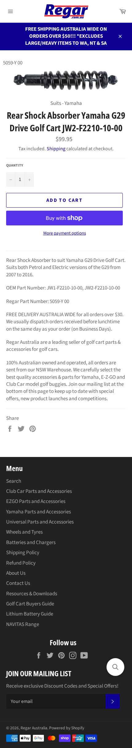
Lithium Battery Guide (29, 614)
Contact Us (18, 583)
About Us (15, 573)
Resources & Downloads (31, 593)
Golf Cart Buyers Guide (30, 604)
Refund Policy (21, 563)
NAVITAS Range (22, 624)
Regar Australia (34, 728)
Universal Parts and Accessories (40, 522)
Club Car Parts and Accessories (39, 491)
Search (13, 481)
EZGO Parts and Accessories (35, 501)
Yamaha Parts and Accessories (38, 512)
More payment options (64, 233)
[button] (115, 667)
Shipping (56, 148)
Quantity (14, 165)
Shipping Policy (22, 552)
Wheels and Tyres (24, 532)
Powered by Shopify (66, 728)
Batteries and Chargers (31, 542)
